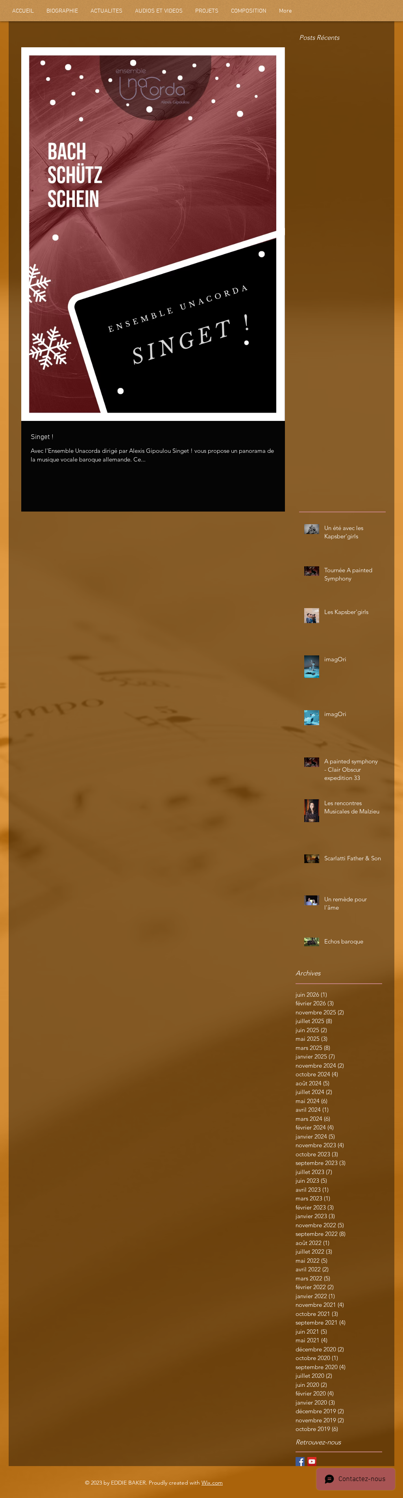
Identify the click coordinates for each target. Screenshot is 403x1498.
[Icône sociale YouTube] (311, 1461)
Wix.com (212, 1482)
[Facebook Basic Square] (300, 1461)
